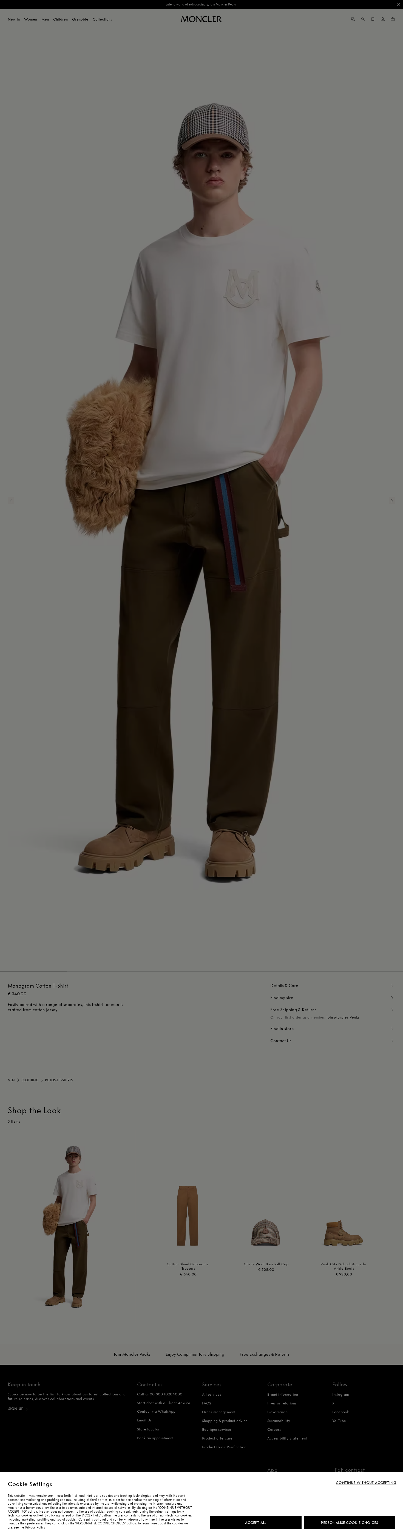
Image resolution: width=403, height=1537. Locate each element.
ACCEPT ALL (255, 1522)
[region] (201, 1504)
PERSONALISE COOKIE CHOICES (349, 1522)
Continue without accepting (366, 1483)
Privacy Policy (35, 1527)
